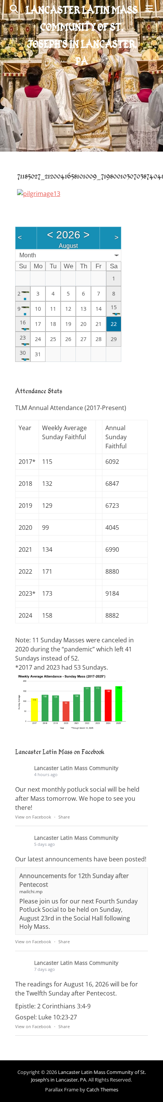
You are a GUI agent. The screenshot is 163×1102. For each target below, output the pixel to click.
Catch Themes (102, 1089)
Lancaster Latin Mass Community (76, 768)
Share (64, 817)
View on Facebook (33, 817)
